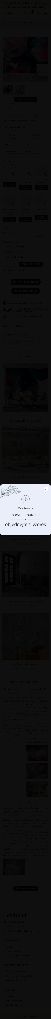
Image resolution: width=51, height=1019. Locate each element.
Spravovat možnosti (25, 529)
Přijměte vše (25, 522)
